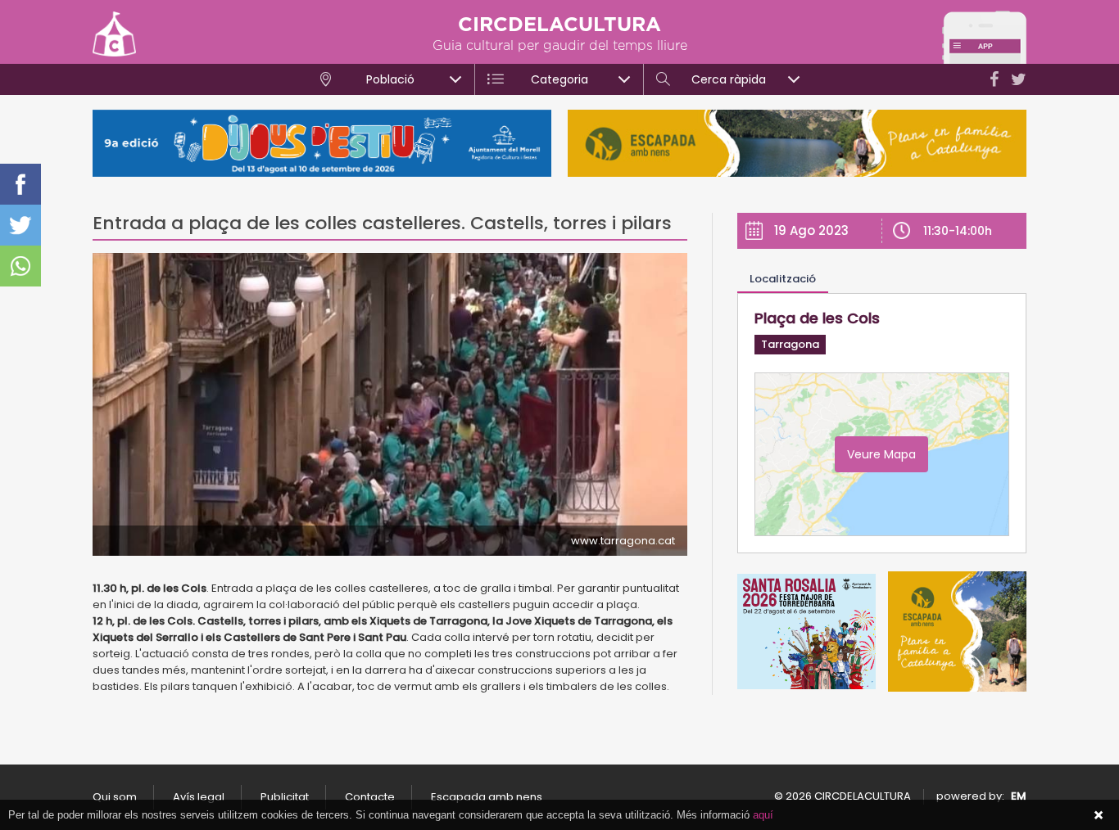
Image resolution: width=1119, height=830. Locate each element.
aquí (763, 815)
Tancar (1098, 815)
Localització (783, 278)
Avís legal (198, 797)
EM (1018, 796)
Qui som (115, 797)
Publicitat (284, 797)
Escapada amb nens (486, 797)
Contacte (370, 797)
